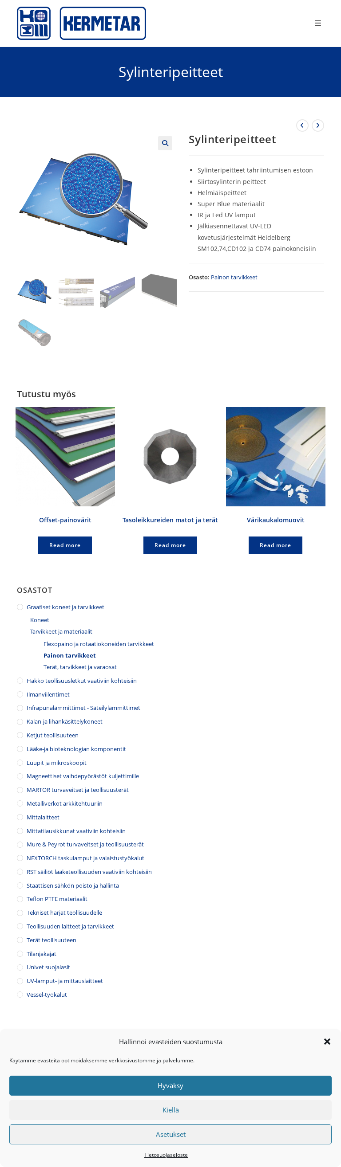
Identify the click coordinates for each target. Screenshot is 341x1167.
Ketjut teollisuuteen (53, 735)
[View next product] (318, 125)
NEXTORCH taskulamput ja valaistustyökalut (85, 858)
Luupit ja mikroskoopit (57, 763)
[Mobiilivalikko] (319, 23)
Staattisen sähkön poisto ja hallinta (73, 885)
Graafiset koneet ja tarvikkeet (65, 607)
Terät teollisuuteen (51, 940)
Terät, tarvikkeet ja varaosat (80, 667)
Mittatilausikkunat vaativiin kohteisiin (76, 831)
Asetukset (171, 1134)
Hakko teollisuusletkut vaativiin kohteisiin (82, 681)
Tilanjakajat (41, 954)
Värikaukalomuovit (276, 520)
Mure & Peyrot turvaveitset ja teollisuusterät (85, 844)
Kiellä (171, 1109)
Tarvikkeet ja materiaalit (61, 631)
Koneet (39, 620)
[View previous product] (302, 125)
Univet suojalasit (48, 967)
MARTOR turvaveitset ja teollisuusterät (78, 790)
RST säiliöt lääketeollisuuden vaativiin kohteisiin (89, 872)
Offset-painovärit (65, 520)
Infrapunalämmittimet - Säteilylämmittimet (83, 708)
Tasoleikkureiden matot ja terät (170, 520)
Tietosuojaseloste (166, 1155)
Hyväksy (170, 1085)
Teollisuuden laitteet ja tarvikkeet (70, 926)
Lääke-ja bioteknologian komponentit (76, 749)
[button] (327, 1041)
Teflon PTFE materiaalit (57, 899)
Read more (65, 545)
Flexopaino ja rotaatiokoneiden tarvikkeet (99, 644)
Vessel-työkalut (47, 995)
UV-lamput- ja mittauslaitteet (65, 981)
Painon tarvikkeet (234, 277)
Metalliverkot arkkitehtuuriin (65, 803)
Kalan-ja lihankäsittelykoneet (65, 721)
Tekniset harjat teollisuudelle (64, 912)
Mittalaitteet (43, 817)
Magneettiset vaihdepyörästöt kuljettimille (83, 776)
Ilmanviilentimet (48, 694)
